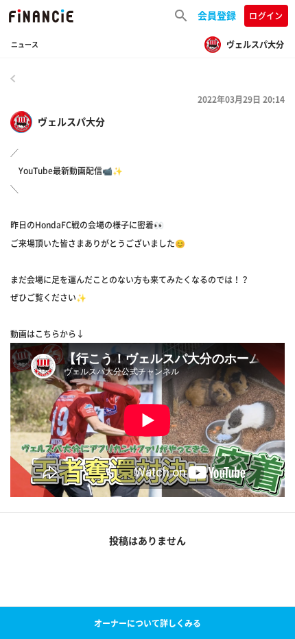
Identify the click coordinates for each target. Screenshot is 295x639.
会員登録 (217, 15)
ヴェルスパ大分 (71, 121)
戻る (13, 78)
